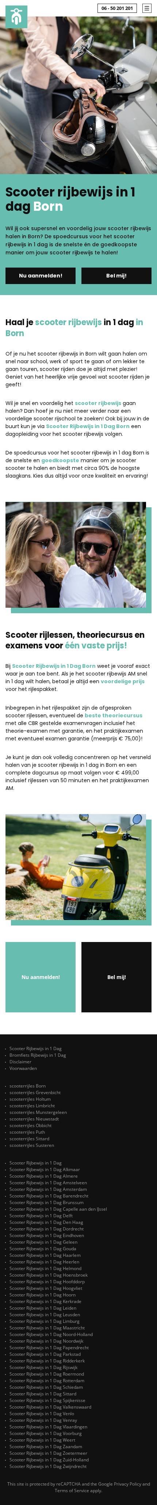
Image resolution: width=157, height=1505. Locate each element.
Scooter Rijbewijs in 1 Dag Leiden (42, 1308)
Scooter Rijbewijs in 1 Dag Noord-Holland (51, 1334)
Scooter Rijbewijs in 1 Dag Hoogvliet (45, 1288)
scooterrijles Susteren (31, 1145)
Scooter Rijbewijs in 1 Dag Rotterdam (46, 1380)
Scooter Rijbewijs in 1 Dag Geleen (43, 1242)
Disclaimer (20, 1062)
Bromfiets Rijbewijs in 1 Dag (37, 1055)
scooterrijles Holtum (30, 1099)
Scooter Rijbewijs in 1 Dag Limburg (44, 1321)
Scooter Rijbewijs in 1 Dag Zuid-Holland (49, 1460)
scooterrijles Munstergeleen (38, 1112)
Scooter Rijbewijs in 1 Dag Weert (42, 1440)
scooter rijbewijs (98, 403)
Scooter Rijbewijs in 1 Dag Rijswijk (43, 1367)
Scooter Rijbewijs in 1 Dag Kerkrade (45, 1301)
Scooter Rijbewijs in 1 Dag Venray (43, 1420)
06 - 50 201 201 (117, 8)
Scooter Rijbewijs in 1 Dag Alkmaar (44, 1169)
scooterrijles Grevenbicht (35, 1092)
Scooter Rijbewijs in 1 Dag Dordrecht (46, 1229)
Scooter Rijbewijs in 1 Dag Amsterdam (48, 1189)
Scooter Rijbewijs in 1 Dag (35, 1048)
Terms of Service (72, 1490)
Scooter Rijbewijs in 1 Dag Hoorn (42, 1295)
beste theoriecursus (113, 715)
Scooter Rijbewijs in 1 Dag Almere (43, 1176)
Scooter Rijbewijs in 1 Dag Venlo (41, 1413)
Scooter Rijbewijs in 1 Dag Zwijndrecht (48, 1466)
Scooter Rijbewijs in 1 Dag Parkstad (45, 1354)
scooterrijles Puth (27, 1132)
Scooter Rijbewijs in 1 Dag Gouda (42, 1248)
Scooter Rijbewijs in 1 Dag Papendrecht (49, 1347)
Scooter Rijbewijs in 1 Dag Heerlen (44, 1262)
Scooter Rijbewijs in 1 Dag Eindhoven (46, 1235)
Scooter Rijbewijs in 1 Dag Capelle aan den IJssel (58, 1209)
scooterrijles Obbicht (30, 1125)
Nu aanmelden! (40, 275)
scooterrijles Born (27, 1086)
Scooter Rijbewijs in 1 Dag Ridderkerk (47, 1361)
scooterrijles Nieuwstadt (34, 1119)
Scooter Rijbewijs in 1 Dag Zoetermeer (48, 1453)
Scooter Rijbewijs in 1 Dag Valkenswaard (50, 1407)
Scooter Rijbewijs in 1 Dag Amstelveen (48, 1183)
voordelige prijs (123, 681)
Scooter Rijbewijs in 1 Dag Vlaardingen (48, 1427)
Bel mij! (116, 275)
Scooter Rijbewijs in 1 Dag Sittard (42, 1394)
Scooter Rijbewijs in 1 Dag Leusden (44, 1314)
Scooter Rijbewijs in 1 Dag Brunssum (46, 1202)
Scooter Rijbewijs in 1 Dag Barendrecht (48, 1196)
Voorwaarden (23, 1068)
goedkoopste (60, 460)
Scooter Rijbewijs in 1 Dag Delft (41, 1216)
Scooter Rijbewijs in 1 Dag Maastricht (47, 1328)
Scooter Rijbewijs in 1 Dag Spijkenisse (47, 1400)
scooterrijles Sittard (29, 1139)
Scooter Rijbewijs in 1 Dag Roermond (46, 1374)
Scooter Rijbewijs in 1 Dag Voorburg (45, 1433)
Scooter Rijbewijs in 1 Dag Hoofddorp (47, 1281)
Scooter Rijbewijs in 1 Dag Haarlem (45, 1255)
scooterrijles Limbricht (32, 1106)
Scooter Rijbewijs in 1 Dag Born (88, 426)
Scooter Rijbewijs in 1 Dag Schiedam (46, 1387)
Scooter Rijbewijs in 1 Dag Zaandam (45, 1446)
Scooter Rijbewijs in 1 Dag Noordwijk (46, 1341)
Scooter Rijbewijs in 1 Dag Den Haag (46, 1222)
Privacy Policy (127, 1484)
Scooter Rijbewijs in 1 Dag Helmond (45, 1268)
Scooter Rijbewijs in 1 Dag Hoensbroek (48, 1275)
